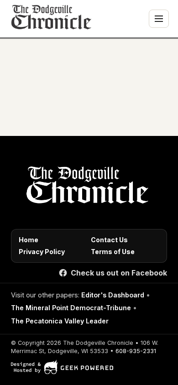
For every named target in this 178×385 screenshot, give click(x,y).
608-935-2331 (135, 351)
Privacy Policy (42, 251)
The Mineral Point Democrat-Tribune (71, 308)
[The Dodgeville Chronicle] (50, 19)
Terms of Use (113, 251)
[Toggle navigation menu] (159, 19)
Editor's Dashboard (112, 295)
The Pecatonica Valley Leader (60, 321)
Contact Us (109, 240)
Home (28, 240)
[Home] (85, 187)
